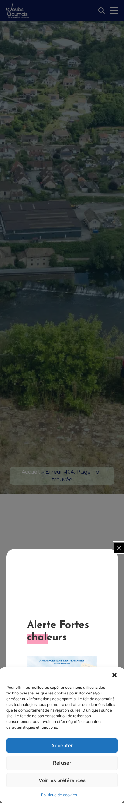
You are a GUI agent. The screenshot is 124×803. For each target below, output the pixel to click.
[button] (114, 675)
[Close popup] (119, 548)
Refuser (62, 763)
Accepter (62, 745)
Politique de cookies (59, 795)
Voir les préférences (62, 780)
